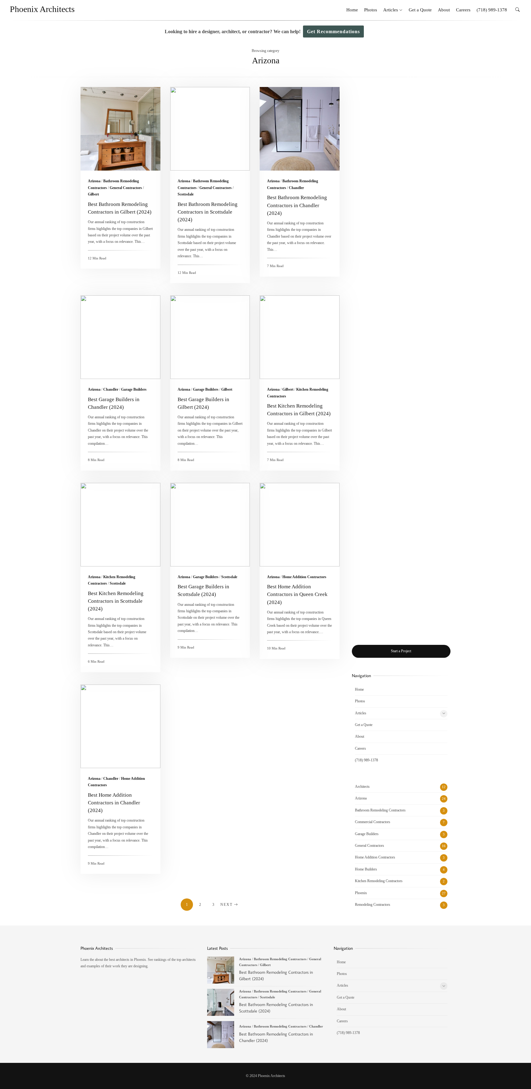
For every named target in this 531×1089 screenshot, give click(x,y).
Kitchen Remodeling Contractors (379, 881)
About (444, 9)
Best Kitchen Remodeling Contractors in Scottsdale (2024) (120, 524)
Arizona (94, 181)
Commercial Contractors (372, 822)
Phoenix (361, 893)
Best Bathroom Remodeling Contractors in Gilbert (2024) (120, 129)
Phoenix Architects (42, 9)
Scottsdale (186, 194)
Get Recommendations (333, 31)
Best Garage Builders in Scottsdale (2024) (210, 524)
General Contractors (126, 188)
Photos (370, 9)
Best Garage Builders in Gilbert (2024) (210, 337)
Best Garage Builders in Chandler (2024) (120, 337)
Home (352, 9)
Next (226, 904)
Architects (362, 786)
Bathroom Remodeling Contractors (380, 810)
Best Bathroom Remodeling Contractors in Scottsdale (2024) (210, 129)
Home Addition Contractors (304, 577)
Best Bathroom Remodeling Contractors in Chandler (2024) (300, 129)
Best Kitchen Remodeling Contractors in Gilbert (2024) (300, 337)
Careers (463, 9)
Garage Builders (134, 389)
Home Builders (366, 869)
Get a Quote (420, 9)
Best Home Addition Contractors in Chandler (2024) (120, 726)
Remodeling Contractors (372, 904)
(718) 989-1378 (492, 9)
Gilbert (93, 194)
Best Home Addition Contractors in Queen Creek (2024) (300, 524)
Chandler (296, 188)
